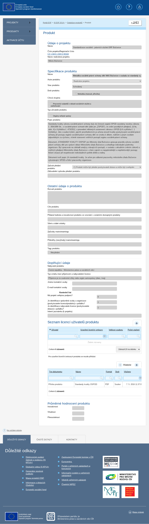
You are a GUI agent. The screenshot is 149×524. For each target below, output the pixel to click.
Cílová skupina (54, 98)
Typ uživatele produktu (57, 110)
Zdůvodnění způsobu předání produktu (64, 171)
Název (50, 46)
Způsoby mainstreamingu (58, 232)
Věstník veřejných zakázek (74, 480)
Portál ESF (47, 23)
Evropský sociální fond (36, 489)
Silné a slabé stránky (56, 223)
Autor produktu (54, 79)
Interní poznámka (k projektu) (60, 311)
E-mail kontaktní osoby (57, 287)
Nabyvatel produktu (56, 266)
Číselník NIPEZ (69, 484)
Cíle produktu (53, 207)
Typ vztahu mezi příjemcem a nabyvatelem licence (69, 274)
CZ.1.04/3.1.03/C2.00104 (58, 54)
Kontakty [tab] (71, 439)
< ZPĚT (135, 22)
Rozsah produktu (55, 189)
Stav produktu (53, 85)
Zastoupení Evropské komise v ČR (77, 457)
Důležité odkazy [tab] (16, 439)
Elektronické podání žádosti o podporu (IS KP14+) (36, 459)
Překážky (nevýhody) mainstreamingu (63, 240)
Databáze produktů (74, 23)
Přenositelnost (54, 417)
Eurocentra (67, 461)
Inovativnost (53, 407)
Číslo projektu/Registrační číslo (61, 51)
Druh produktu (53, 91)
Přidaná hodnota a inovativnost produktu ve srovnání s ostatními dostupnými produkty (84, 215)
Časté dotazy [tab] (44, 439)
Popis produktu (54, 120)
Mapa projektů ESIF (35, 478)
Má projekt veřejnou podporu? (60, 295)
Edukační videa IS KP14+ (37, 467)
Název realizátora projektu (59, 57)
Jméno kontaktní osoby (57, 282)
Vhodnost (52, 412)
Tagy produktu (54, 248)
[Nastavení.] (137, 323)
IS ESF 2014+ (59, 23)
